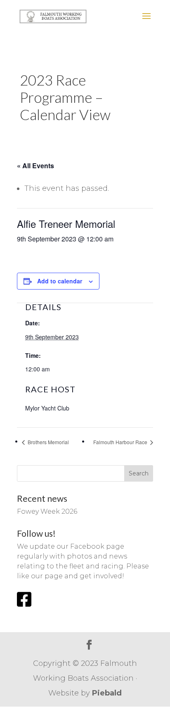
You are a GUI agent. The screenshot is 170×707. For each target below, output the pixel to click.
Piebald (107, 693)
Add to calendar (59, 281)
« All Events (35, 165)
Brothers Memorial (47, 441)
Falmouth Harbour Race (121, 441)
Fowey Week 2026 (47, 511)
